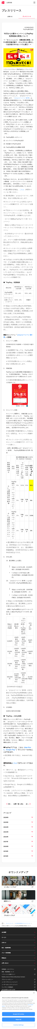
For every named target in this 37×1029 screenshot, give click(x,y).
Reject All (18, 1019)
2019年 (5, 851)
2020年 (5, 846)
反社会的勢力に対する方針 (8, 989)
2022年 (5, 837)
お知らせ (9, 16)
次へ (27, 804)
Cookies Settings (18, 1025)
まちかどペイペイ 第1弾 (21, 98)
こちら (22, 189)
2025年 (5, 822)
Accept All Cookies (18, 1014)
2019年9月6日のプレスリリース (22, 923)
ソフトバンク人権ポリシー (8, 974)
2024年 (5, 827)
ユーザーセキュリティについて (9, 984)
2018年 (5, 856)
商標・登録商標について (8, 971)
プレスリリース (9, 923)
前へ (9, 804)
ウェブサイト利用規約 (7, 987)
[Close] (34, 993)
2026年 (5, 817)
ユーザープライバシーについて (9, 982)
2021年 (5, 841)
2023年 (5, 832)
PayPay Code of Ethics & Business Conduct (13, 976)
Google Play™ (11, 750)
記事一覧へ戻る (18, 804)
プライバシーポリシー (7, 979)
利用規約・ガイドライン (8, 969)
